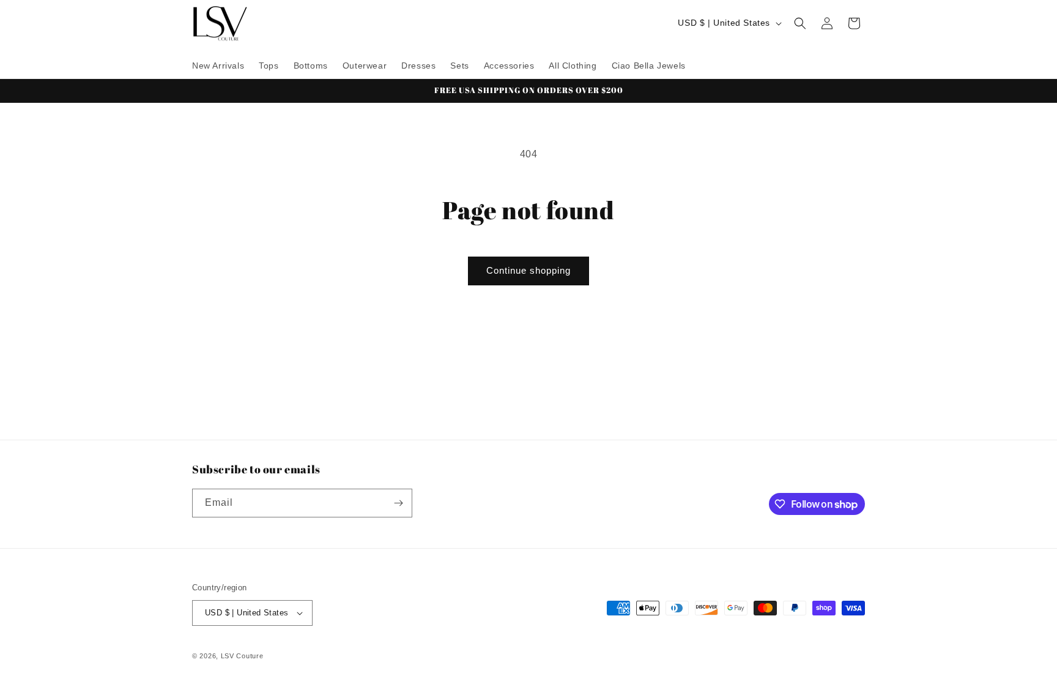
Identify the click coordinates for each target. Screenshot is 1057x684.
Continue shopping (528, 270)
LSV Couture (242, 656)
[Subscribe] (398, 503)
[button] (800, 23)
